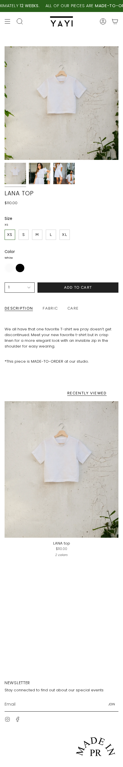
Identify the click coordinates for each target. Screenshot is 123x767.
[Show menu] (7, 21)
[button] (20, 21)
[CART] (115, 21)
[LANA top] (61, 469)
